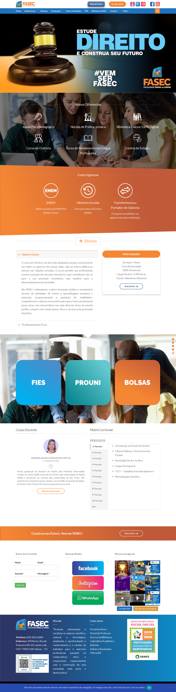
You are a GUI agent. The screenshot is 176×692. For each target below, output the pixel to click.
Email (41, 562)
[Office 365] (143, 4)
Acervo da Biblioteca (101, 637)
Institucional (29, 11)
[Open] (122, 568)
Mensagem (44, 573)
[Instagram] (157, 4)
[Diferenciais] (173, 339)
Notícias (44, 11)
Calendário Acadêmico (102, 641)
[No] (172, 688)
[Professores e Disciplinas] (173, 353)
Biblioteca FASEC (99, 11)
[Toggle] (19, 254)
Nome (18, 562)
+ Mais (125, 11)
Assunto (19, 573)
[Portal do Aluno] (132, 4)
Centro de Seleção (73, 11)
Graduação (55, 11)
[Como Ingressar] (173, 343)
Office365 (95, 652)
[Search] (157, 10)
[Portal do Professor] (137, 4)
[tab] (99, 447)
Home (18, 11)
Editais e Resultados (101, 649)
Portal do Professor (100, 633)
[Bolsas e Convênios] (173, 349)
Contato (113, 11)
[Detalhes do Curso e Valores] (173, 346)
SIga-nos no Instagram (147, 609)
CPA (86, 11)
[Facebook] (152, 4)
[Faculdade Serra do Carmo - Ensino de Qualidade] (25, 4)
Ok (149, 688)
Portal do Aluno (98, 629)
